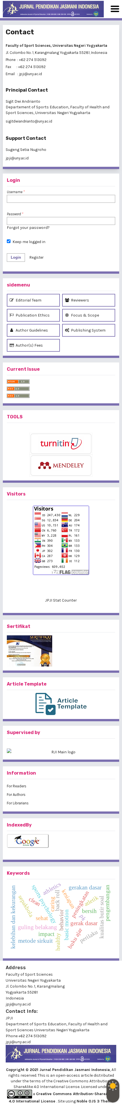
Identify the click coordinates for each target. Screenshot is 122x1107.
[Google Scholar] (61, 841)
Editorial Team (28, 300)
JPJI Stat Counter (61, 600)
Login (16, 257)
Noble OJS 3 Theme (95, 1101)
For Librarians (18, 803)
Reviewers (79, 300)
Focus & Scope (84, 315)
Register (36, 257)
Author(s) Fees (29, 345)
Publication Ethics (32, 315)
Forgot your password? (28, 227)
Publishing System (88, 330)
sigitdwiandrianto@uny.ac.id (29, 121)
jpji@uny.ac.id (17, 158)
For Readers (16, 786)
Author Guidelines (31, 330)
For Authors (16, 794)
